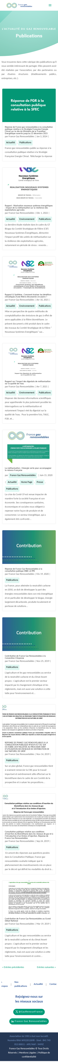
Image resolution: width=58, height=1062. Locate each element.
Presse (40, 482)
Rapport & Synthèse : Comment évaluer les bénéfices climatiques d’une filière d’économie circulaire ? (28, 296)
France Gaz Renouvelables (21, 136)
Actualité (10, 142)
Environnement (26, 219)
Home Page (26, 482)
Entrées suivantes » (46, 967)
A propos (4, 984)
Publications (25, 142)
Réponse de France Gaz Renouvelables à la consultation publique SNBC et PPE (23, 570)
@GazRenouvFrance (31, 1012)
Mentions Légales (27, 1053)
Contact (53, 984)
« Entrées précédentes (13, 967)
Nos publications (20, 984)
